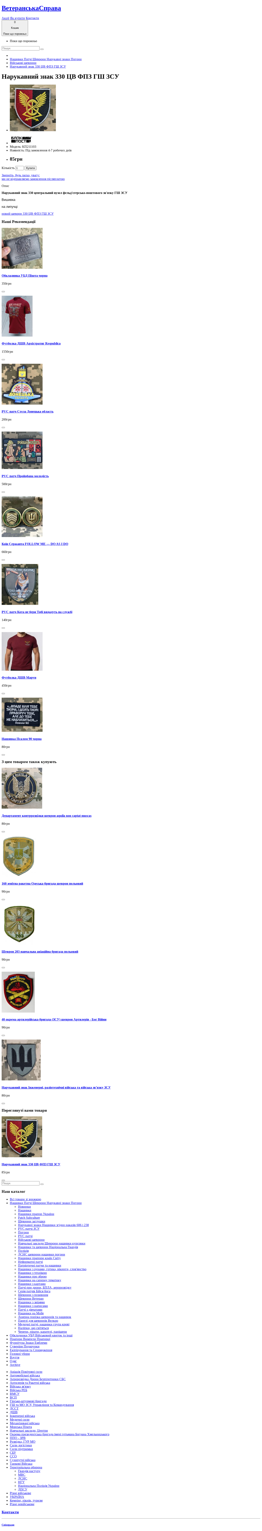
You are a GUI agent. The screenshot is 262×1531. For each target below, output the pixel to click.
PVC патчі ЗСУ (29, 1228)
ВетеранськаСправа (31, 8)
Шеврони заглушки (31, 1221)
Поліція (23, 1250)
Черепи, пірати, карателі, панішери (42, 1331)
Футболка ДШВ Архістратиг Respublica (31, 343)
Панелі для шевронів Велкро (38, 1320)
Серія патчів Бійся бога (34, 1291)
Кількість (8, 168)
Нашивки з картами (32, 1284)
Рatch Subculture (29, 1217)
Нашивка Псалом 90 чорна (22, 739)
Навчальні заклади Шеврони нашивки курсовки (51, 1243)
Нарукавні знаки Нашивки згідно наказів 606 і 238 (53, 1225)
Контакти (32, 18)
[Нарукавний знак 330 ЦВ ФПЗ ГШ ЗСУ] (33, 130)
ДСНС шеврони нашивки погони (41, 1254)
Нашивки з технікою (32, 1273)
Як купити (17, 18)
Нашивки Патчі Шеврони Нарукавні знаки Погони (46, 59)
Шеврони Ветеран (31, 1298)
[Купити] (3, 291)
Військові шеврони (23, 63)
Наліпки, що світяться (33, 1328)
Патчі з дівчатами (30, 1309)
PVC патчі (25, 1236)
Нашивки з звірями (31, 1302)
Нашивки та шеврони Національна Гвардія (48, 1247)
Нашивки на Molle (31, 1313)
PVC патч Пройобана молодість (25, 476)
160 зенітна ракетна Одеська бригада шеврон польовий (42, 883)
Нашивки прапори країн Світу (39, 1258)
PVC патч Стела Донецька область (27, 411)
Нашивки (24, 1210)
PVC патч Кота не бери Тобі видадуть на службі (37, 612)
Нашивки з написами (33, 1306)
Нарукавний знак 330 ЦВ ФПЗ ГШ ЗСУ (38, 66)
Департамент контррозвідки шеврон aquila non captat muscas (46, 815)
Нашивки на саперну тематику (39, 1280)
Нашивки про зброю (32, 1276)
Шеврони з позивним (33, 1295)
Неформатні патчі (30, 1262)
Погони (23, 1232)
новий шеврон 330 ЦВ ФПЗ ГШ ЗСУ (28, 213)
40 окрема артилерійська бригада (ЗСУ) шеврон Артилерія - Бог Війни (54, 1019)
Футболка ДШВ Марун (19, 677)
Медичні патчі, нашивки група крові (43, 1324)
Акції (5, 18)
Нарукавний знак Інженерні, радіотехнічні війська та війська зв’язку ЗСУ (56, 1087)
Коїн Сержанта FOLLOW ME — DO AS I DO (35, 544)
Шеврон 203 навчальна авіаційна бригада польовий (40, 951)
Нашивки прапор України (36, 1214)
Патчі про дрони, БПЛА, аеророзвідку (44, 1287)
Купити (30, 168)
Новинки (24, 1206)
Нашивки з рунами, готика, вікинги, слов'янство (52, 1269)
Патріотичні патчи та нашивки (39, 1265)
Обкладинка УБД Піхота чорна (24, 275)
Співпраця (8, 1524)
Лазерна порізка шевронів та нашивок (44, 1317)
